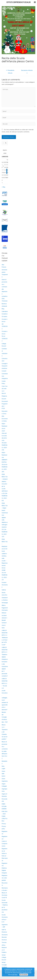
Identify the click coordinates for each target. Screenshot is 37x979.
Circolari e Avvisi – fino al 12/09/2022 (4, 336)
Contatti (4, 371)
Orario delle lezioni (3, 774)
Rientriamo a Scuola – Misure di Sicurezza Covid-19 (5, 892)
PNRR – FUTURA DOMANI (4, 806)
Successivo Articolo (27, 71)
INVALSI (4, 613)
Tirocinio (4, 942)
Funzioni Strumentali (5, 585)
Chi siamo (4, 316)
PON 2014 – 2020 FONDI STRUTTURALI (4, 816)
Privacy (4, 823)
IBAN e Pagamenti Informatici (5, 608)
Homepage (5, 602)
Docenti (4, 398)
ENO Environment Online (5, 419)
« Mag (3, 187)
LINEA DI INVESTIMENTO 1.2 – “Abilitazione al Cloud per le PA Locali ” (5, 637)
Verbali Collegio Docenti (4, 957)
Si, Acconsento (23, 974)
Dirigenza (4, 396)
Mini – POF (5, 722)
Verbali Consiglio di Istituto (4, 965)
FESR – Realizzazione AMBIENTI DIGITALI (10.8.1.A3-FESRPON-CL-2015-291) (5, 462)
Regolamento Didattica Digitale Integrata (4, 868)
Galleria (4, 590)
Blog (3, 308)
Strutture (4, 939)
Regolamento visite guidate (4, 878)
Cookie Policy (14, 974)
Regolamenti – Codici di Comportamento (4, 841)
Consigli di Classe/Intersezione (4, 366)
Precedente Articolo (10, 71)
